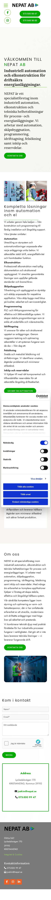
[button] (30, 14)
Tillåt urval (25, 494)
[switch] (44, 451)
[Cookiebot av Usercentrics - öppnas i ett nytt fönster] (36, 396)
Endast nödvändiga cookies (25, 502)
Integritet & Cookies (13, 854)
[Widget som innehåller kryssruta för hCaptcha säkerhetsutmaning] (22, 743)
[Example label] (7, 20)
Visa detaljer (37, 478)
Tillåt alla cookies (25, 487)
